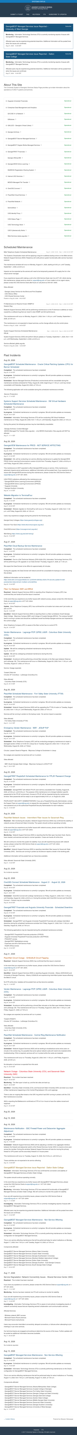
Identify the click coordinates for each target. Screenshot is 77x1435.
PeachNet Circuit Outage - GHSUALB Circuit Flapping (26, 957)
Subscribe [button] (68, 26)
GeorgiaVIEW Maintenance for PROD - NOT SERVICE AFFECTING (32, 445)
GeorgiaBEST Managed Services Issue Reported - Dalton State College (34, 1167)
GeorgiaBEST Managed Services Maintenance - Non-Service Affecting (33, 1219)
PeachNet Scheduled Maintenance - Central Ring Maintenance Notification (35, 1035)
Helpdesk (36, 14)
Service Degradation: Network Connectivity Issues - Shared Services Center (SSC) (38, 1277)
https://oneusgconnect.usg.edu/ (26, 529)
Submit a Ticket (17, 14)
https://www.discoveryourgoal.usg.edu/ (30, 525)
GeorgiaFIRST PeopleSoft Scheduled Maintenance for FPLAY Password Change (37, 776)
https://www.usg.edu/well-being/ (22, 534)
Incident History (9, 1419)
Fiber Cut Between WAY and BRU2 (18, 589)
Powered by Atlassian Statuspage (63, 1419)
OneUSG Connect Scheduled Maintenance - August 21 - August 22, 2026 (34, 882)
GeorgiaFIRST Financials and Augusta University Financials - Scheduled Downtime (38, 907)
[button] (58, 14)
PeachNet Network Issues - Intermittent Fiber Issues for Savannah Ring (34, 817)
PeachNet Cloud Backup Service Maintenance (23, 545)
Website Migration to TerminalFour (18, 495)
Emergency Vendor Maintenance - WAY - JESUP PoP (26, 727)
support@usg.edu (38, 280)
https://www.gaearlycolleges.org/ (31, 520)
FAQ (27, 14)
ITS (44, 14)
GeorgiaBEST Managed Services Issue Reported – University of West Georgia (27, 27)
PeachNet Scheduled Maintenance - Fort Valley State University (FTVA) (33, 693)
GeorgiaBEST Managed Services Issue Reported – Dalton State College (30, 55)
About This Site (13, 84)
